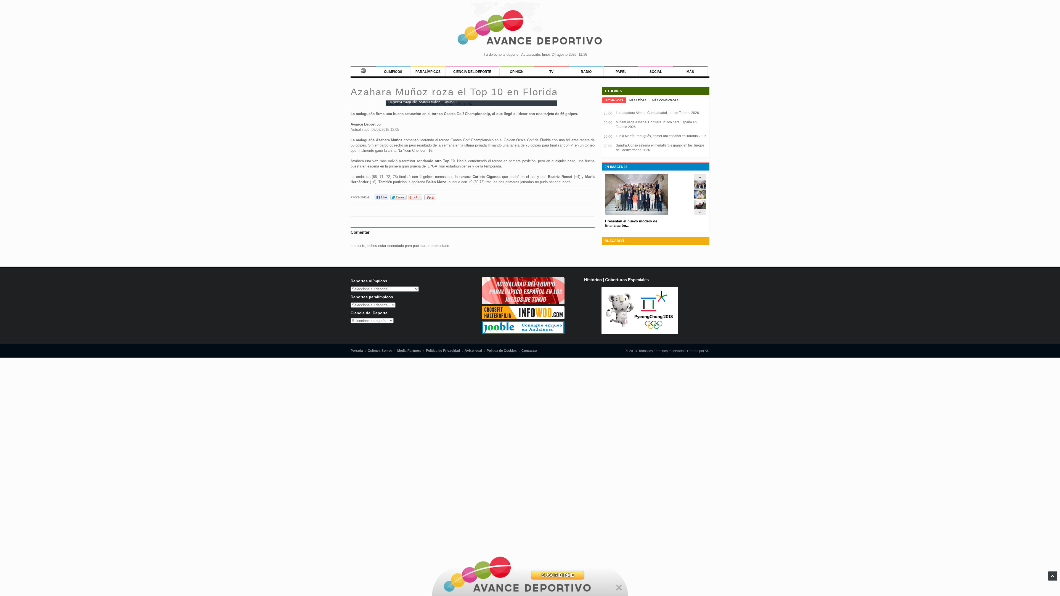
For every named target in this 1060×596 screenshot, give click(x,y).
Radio (586, 72)
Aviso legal (473, 351)
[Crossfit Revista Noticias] (523, 318)
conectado (395, 246)
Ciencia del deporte (472, 72)
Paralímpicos (428, 72)
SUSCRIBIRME (558, 575)
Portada (357, 351)
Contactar (529, 351)
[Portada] (363, 69)
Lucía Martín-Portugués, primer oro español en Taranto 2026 (661, 136)
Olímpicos (393, 72)
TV (551, 72)
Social (656, 72)
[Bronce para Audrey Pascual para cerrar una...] (700, 208)
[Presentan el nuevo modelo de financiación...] (700, 188)
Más (690, 72)
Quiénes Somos (380, 351)
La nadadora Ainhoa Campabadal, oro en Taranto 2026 (657, 113)
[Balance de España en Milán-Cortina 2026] (700, 198)
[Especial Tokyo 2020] (523, 303)
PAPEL (621, 72)
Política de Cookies (502, 351)
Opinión (517, 72)
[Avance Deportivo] (530, 29)
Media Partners (409, 351)
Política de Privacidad (443, 351)
